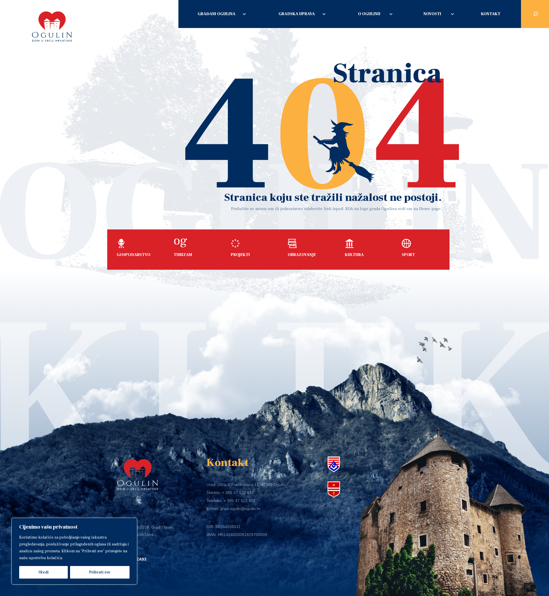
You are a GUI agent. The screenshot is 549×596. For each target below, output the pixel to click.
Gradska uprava (297, 14)
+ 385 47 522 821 (240, 500)
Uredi (43, 572)
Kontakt (490, 14)
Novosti (432, 14)
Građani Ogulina (216, 14)
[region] (74, 551)
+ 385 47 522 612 (238, 492)
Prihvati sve (99, 572)
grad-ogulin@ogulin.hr (240, 508)
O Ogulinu (369, 14)
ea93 (141, 559)
